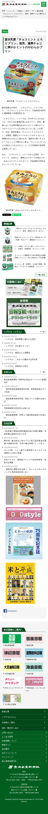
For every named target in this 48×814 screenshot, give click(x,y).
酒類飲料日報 (32, 659)
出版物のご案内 (8, 722)
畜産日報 (30, 645)
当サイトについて (9, 753)
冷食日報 (30, 673)
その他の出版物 (10, 704)
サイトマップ (7, 757)
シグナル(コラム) (9, 717)
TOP (3, 11)
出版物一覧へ (12, 287)
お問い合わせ (7, 732)
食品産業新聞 (9, 645)
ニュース (11, 11)
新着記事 (5, 711)
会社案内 (5, 748)
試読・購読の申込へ (15, 292)
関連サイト (6, 744)
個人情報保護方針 (9, 761)
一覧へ (43, 331)
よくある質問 (7, 736)
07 (33, 11)
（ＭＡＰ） (32, 777)
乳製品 (20, 11)
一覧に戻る (41, 275)
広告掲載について (9, 740)
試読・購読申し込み (10, 728)
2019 (27, 11)
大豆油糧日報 (9, 673)
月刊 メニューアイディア (14, 688)
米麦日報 (8, 659)
